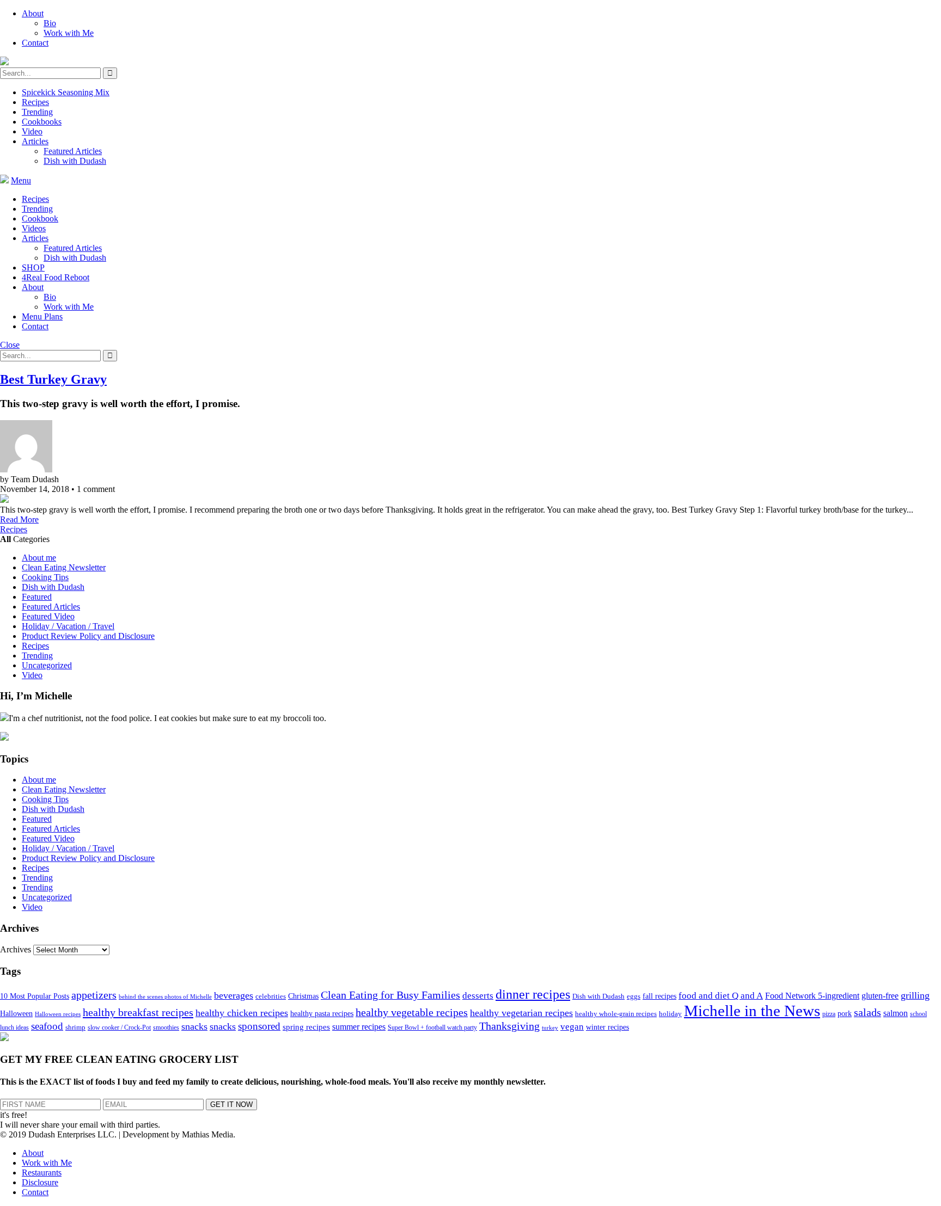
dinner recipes (533, 994)
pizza (828, 1014)
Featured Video (48, 616)
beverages (233, 995)
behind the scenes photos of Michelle (165, 997)
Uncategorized (47, 665)
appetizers (94, 995)
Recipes (35, 102)
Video (32, 131)
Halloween (16, 1014)
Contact (35, 42)
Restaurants (42, 1172)
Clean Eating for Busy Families (390, 995)
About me (39, 557)
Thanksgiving (509, 1026)
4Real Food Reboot (55, 277)
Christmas (303, 996)
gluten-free (880, 995)
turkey (550, 1028)
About (33, 13)
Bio (50, 23)
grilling (915, 995)
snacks (194, 1026)
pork (845, 1014)
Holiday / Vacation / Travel (68, 626)
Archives (15, 949)
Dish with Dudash (75, 160)
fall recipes (659, 996)
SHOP (33, 267)
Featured (37, 596)
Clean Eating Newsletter (64, 567)
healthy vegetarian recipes (521, 1012)
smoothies (166, 1027)
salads (867, 1012)
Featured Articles (73, 151)
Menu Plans (42, 316)
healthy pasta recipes (321, 1014)
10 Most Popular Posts (34, 996)
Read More (19, 519)
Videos (34, 228)
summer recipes (359, 1026)
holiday (670, 1014)
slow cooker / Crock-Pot (119, 1027)
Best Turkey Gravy (53, 379)
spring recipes (306, 1026)
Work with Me (69, 33)
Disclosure (40, 1182)
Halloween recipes (58, 1014)
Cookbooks (42, 121)
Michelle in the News (752, 1010)
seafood (47, 1026)
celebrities (270, 996)
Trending (37, 111)
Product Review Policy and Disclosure (88, 636)
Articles (35, 141)
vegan (572, 1027)
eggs (633, 996)
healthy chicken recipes (241, 1012)
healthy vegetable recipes (412, 1012)
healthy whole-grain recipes (616, 1014)
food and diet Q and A (721, 995)
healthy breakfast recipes (138, 1012)
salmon (895, 1013)
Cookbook (40, 218)
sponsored (259, 1026)
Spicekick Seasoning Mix (65, 92)
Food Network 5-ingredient (812, 995)
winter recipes (607, 1027)
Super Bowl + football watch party (432, 1027)
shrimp (75, 1027)
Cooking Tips (45, 577)
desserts (477, 995)
